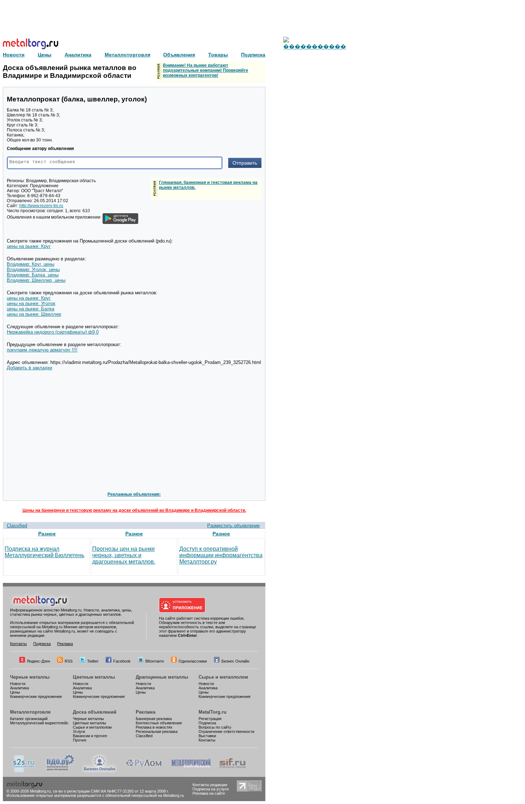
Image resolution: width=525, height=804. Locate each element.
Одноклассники (193, 661)
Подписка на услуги (210, 789)
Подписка (42, 643)
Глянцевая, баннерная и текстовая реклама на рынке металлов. (208, 185)
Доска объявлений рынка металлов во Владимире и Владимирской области (69, 71)
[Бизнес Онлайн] (99, 771)
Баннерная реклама (154, 718)
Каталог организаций (29, 718)
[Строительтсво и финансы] (232, 771)
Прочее (79, 740)
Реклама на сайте (208, 793)
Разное (47, 533)
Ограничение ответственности (226, 731)
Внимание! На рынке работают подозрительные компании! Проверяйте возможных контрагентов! (205, 70)
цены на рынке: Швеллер (34, 314)
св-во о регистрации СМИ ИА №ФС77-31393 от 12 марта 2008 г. (111, 791)
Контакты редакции (209, 785)
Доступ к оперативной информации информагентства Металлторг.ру (220, 555)
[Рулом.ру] (144, 771)
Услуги (79, 731)
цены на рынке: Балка (30, 308)
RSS (68, 661)
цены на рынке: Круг (29, 246)
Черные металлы (30, 677)
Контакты (18, 643)
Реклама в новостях (154, 727)
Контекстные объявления (159, 723)
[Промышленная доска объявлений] (60, 771)
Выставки (207, 736)
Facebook (122, 661)
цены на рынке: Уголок (31, 303)
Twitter (93, 661)
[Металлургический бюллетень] (190, 771)
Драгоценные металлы (162, 677)
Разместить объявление (233, 525)
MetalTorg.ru (212, 712)
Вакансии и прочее (90, 736)
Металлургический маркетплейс (39, 723)
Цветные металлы (94, 677)
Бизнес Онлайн (235, 661)
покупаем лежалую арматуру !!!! (42, 350)
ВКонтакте (154, 661)
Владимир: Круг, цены (30, 264)
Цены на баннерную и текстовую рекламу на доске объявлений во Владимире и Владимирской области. (134, 510)
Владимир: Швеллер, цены (36, 280)
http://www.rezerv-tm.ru (41, 205)
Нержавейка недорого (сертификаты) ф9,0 (53, 332)
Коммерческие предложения (36, 696)
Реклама (65, 643)
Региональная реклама (157, 731)
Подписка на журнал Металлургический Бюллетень (44, 552)
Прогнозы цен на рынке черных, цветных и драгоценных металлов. (123, 555)
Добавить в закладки (29, 367)
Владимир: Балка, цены (33, 275)
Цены (15, 692)
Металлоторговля (30, 712)
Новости (17, 683)
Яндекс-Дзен (38, 661)
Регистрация (210, 718)
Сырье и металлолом (223, 677)
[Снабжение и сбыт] (24, 771)
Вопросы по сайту (215, 727)
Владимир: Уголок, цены (33, 269)
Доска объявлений (94, 712)
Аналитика (19, 688)
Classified (17, 525)
